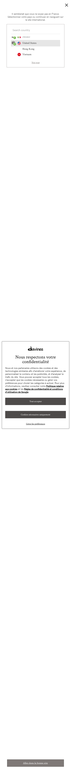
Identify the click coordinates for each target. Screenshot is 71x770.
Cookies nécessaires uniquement (35, 414)
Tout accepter (35, 401)
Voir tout (36, 62)
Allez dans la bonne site (35, 763)
